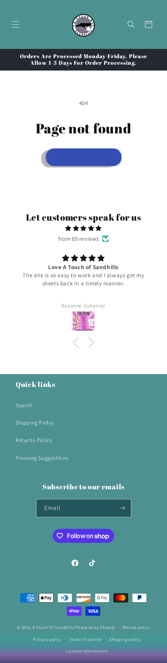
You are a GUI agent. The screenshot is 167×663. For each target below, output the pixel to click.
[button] (15, 24)
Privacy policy (47, 639)
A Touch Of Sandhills (54, 627)
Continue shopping (83, 157)
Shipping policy (125, 639)
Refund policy (136, 627)
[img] (83, 228)
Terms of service (85, 639)
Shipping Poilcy (35, 422)
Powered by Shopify (95, 627)
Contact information (87, 651)
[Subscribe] (122, 508)
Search (24, 405)
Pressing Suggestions (42, 457)
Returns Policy (34, 440)
